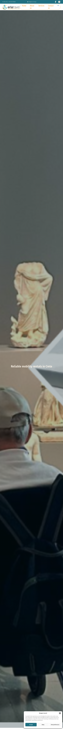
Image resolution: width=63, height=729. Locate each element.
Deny (43, 724)
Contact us (51, 7)
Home (24, 6)
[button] (60, 713)
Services (41, 6)
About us (32, 7)
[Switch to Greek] (58, 5)
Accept (31, 724)
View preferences (55, 724)
